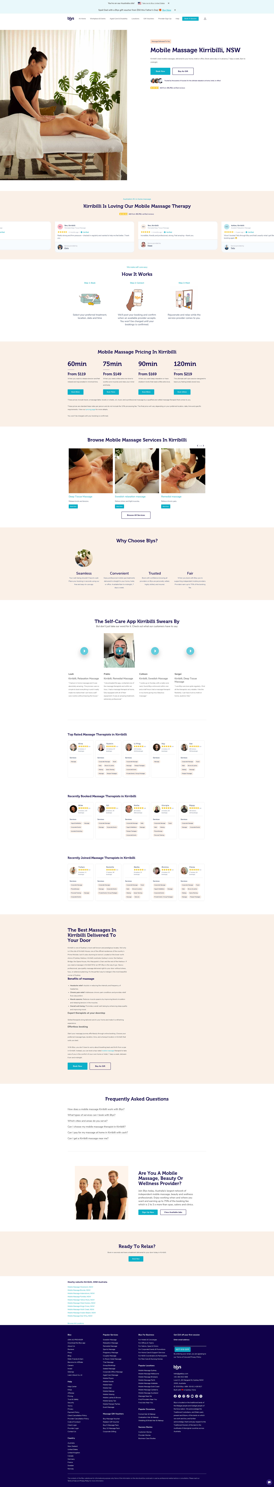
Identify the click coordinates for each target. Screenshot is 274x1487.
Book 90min (146, 392)
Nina (80, 744)
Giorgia (165, 805)
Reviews (71, 1349)
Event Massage (108, 1407)
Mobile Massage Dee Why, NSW (80, 1316)
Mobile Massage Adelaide (148, 1383)
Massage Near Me (145, 1396)
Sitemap (71, 1372)
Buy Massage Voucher (111, 1419)
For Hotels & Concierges (147, 1340)
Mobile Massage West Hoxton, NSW (81, 1303)
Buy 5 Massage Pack (111, 1425)
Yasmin (109, 744)
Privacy (70, 1409)
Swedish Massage (110, 1340)
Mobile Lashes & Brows (112, 1397)
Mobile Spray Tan (109, 1401)
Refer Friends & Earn (75, 1359)
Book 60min (75, 392)
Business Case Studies (147, 1438)
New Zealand (72, 1446)
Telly (66, 248)
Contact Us (72, 1431)
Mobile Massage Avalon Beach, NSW (82, 1313)
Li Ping (137, 744)
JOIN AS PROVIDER (75, 1340)
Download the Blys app (76, 1343)
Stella (136, 805)
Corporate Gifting (109, 1431)
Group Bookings (109, 1365)
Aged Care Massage (110, 1375)
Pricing (70, 1396)
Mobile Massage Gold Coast (148, 1386)
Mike (80, 805)
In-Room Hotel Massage (112, 1359)
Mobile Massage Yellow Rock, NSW (81, 1300)
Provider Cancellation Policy (78, 1419)
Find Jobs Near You (145, 1402)
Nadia (137, 867)
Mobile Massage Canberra (148, 1390)
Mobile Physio (108, 1378)
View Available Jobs (173, 1212)
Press (70, 1352)
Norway (71, 1469)
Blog (69, 1356)
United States (73, 1449)
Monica (165, 867)
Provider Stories (144, 1435)
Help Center (72, 1386)
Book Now (160, 71)
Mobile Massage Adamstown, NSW (81, 1293)
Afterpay (71, 1393)
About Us (71, 1346)
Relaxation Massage (110, 1343)
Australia (71, 1443)
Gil (107, 805)
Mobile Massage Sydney (147, 1370)
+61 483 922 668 (181, 1377)
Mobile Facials (108, 1381)
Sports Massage (109, 1349)
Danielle (110, 867)
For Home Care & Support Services (151, 1352)
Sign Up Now (148, 1212)
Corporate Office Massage (113, 1372)
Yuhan (81, 867)
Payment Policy (73, 1412)
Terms (70, 1406)
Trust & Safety (73, 1399)
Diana (192, 867)
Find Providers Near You (147, 1399)
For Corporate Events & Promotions (151, 1349)
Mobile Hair (107, 1388)
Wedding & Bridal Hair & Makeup (150, 1420)
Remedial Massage (110, 1346)
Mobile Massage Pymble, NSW (79, 1296)
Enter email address (181, 1340)
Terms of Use (182, 1357)
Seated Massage (109, 1368)
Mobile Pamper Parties (111, 1404)
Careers (71, 1365)
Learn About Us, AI (75, 1375)
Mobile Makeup (108, 1391)
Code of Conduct (74, 1422)
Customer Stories (145, 1432)
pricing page (90, 409)
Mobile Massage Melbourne (148, 1374)
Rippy (192, 805)
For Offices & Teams (146, 1343)
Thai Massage (108, 1362)
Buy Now (166, 10)
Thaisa (150, 246)
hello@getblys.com (181, 1374)
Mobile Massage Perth (146, 1380)
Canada (70, 1456)
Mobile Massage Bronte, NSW (79, 1290)
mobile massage (108, 1051)
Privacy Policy (196, 1357)
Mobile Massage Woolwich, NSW (80, 1287)
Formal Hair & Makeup (146, 1414)
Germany (71, 1459)
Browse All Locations (76, 1323)
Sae (191, 744)
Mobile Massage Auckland (148, 1393)
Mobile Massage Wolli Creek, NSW (81, 1309)
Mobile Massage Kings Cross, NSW (81, 1306)
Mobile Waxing (108, 1394)
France (70, 1462)
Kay (163, 744)
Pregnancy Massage (110, 1352)
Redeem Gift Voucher (111, 1422)
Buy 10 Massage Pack (111, 1428)
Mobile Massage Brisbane (148, 1377)
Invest (70, 1368)
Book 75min (111, 392)
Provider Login (73, 1428)
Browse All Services (136, 515)
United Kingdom (74, 1453)
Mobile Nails (107, 1385)
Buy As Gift (183, 71)
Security (71, 1402)
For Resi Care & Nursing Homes (150, 1359)
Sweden (71, 1465)
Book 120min (182, 392)
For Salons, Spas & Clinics (148, 1346)
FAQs (70, 1390)
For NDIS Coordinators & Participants (152, 1356)
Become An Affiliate (75, 1362)
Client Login (72, 1425)
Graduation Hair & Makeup (148, 1417)
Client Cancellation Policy (77, 1415)
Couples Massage (109, 1356)
